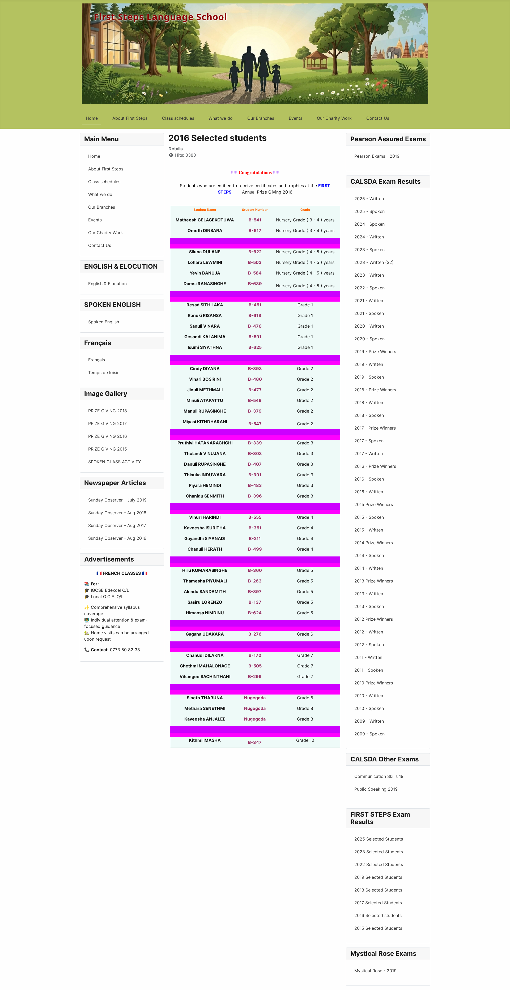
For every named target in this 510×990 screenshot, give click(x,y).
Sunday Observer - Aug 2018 (117, 512)
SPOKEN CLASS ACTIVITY (114, 461)
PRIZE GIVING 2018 (107, 410)
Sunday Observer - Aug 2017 (117, 525)
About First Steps (129, 118)
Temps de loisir (103, 372)
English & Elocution (107, 283)
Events (295, 118)
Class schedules (178, 118)
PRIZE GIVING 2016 (107, 436)
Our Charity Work (334, 118)
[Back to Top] (501, 980)
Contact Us (377, 118)
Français (96, 359)
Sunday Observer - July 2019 (117, 500)
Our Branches (260, 118)
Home (92, 118)
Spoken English (103, 321)
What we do (221, 118)
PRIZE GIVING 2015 (107, 449)
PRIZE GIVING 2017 (107, 423)
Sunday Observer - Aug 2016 (117, 538)
